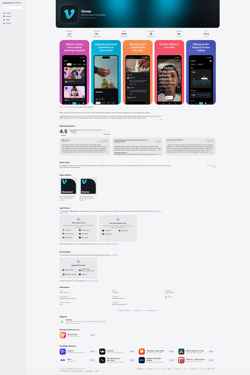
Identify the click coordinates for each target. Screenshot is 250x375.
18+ (166, 298)
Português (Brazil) (193, 368)
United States (140, 368)
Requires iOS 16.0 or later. (67, 298)
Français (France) (178, 368)
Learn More (115, 244)
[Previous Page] (57, 146)
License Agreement (151, 310)
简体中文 (169, 368)
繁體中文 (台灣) (211, 368)
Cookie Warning (89, 371)
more (161, 119)
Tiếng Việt (202, 368)
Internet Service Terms (65, 371)
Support (97, 371)
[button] (13, 13)
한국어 (185, 368)
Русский (163, 368)
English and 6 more (118, 298)
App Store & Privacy (78, 371)
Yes (61, 304)
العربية (157, 368)
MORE (106, 152)
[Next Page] (217, 146)
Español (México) (149, 368)
